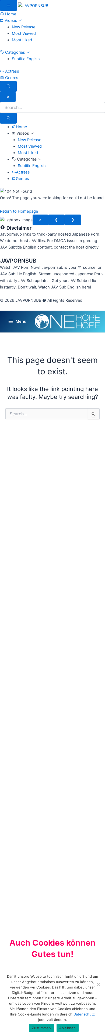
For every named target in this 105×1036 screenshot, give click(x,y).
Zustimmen (41, 1028)
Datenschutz (84, 1014)
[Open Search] (8, 86)
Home (10, 14)
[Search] (8, 118)
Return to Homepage (19, 211)
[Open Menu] (8, 5)
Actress (11, 71)
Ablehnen (67, 1028)
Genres (11, 77)
